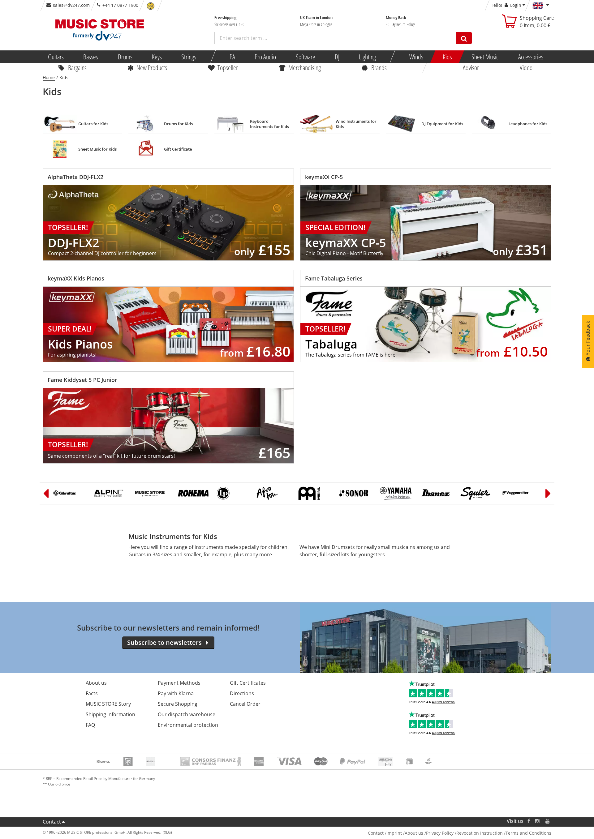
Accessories (530, 56)
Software (305, 56)
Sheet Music (484, 56)
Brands (379, 67)
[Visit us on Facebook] (529, 821)
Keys (157, 56)
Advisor (471, 67)
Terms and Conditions (528, 833)
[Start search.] (464, 38)
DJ (336, 56)
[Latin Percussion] (232, 493)
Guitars (56, 56)
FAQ (90, 724)
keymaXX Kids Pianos (76, 278)
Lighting (367, 56)
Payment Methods (179, 682)
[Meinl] (314, 493)
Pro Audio (265, 56)
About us (96, 682)
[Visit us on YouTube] (547, 821)
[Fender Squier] (477, 493)
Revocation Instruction (479, 833)
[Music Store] (151, 493)
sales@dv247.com (71, 5)
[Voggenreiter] (518, 493)
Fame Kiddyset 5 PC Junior (82, 379)
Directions (242, 693)
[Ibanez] (437, 493)
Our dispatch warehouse (186, 714)
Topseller (227, 67)
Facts (92, 693)
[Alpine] (110, 493)
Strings (188, 56)
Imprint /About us (404, 833)
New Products (151, 67)
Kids (447, 56)
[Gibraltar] (69, 493)
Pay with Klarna (176, 693)
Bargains (77, 67)
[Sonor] (355, 493)
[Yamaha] (396, 493)
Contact (52, 821)
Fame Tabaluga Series (334, 278)
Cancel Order (245, 703)
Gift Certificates (248, 682)
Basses (90, 56)
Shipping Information (110, 714)
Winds (416, 56)
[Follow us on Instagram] (537, 821)
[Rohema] (191, 493)
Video (526, 67)
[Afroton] (273, 493)
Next (548, 493)
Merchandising (304, 67)
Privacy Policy (440, 833)
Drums (125, 56)
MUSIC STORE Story (108, 703)
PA (232, 56)
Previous (46, 493)
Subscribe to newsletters (164, 642)
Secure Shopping (177, 703)
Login (515, 5)
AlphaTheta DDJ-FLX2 (75, 177)
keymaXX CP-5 (324, 177)
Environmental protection (188, 724)
